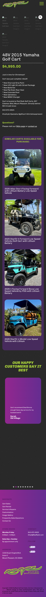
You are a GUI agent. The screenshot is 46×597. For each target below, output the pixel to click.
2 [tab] (16, 486)
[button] (40, 17)
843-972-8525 (33, 532)
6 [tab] (25, 486)
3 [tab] (18, 486)
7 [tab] (27, 486)
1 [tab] (13, 486)
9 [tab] (32, 486)
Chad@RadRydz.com (36, 535)
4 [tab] (20, 486)
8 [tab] (30, 486)
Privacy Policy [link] (32, 591)
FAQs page (20, 126)
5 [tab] (23, 486)
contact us (32, 126)
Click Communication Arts (27, 589)
